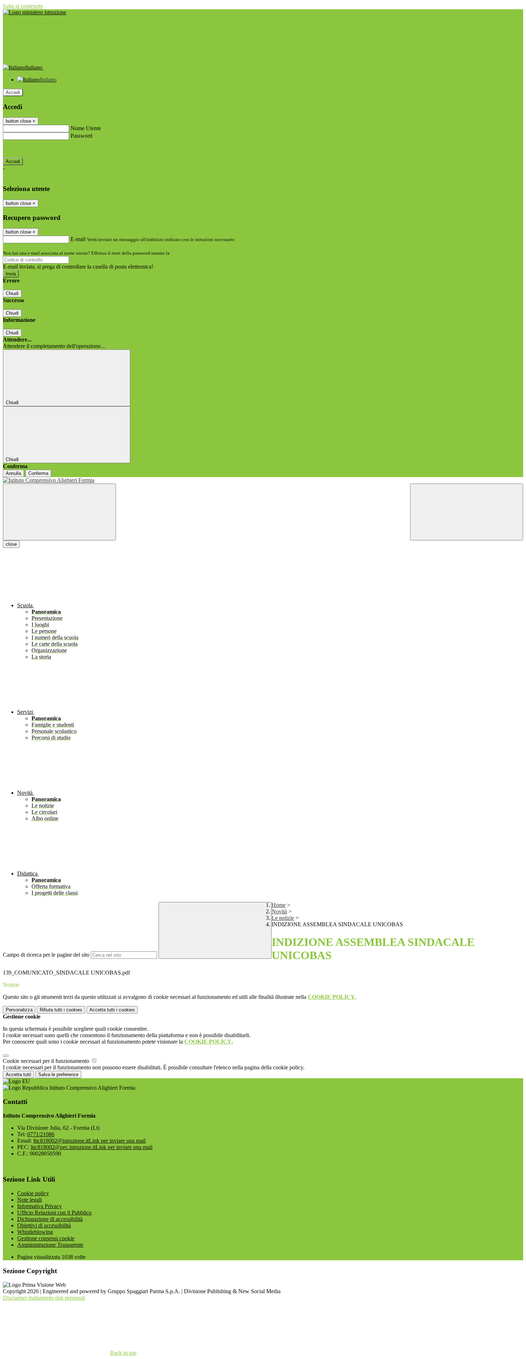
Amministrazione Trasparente (50, 1245)
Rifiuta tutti (61, 1009)
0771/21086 (40, 1134)
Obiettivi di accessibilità (44, 1225)
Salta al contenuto (23, 6)
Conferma (38, 473)
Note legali (29, 1200)
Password (81, 136)
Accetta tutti (112, 1009)
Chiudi (12, 293)
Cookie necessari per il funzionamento (47, 1061)
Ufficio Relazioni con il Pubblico (54, 1213)
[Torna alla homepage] (263, 480)
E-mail (78, 239)
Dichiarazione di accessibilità (50, 1219)
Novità (279, 911)
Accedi (13, 92)
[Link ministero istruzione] (34, 12)
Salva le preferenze (58, 1074)
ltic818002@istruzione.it (89, 1141)
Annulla (13, 473)
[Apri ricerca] (466, 512)
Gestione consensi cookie (45, 1238)
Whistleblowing (35, 1232)
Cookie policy (33, 1193)
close (11, 544)
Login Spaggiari (186, 253)
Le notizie (283, 918)
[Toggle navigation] (59, 512)
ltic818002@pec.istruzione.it (91, 1147)
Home (279, 905)
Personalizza (19, 1009)
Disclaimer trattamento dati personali (44, 1298)
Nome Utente (85, 128)
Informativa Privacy (39, 1206)
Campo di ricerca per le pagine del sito (46, 955)
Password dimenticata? (28, 149)
